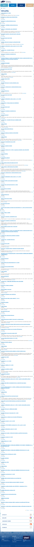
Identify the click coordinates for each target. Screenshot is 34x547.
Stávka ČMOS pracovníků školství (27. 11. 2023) (10, 262)
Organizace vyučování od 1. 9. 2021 (8, 474)
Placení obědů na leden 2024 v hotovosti (9, 226)
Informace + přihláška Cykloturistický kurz (9, 25)
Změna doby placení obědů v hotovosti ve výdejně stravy (12, 319)
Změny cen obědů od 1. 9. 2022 (7, 365)
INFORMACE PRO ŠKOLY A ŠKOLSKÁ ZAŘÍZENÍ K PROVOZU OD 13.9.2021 (15, 470)
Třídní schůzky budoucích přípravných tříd (9, 162)
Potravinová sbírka (4, 302)
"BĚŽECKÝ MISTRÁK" (5, 498)
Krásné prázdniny (4, 153)
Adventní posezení (4, 258)
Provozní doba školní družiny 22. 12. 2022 (9, 338)
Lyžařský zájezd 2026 (5, 78)
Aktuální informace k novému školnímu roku (10, 82)
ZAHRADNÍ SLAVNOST (5, 157)
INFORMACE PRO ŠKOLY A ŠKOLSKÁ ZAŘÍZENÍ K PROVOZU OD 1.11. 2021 (15, 450)
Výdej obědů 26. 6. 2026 (6, 13)
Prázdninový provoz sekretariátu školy (8, 494)
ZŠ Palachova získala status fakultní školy (9, 17)
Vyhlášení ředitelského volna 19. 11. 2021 (9, 429)
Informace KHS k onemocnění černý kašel (9, 180)
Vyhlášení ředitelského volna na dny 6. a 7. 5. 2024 (11, 176)
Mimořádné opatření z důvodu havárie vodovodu (10, 34)
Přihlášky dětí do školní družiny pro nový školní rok (11, 478)
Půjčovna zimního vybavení (6, 342)
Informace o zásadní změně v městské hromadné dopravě (12, 248)
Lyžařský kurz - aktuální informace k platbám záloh (11, 119)
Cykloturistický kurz (5, 194)
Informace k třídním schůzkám (7, 285)
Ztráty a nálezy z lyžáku (5, 212)
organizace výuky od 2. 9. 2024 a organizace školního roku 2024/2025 (15, 149)
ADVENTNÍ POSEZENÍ (5, 63)
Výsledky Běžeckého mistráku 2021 (8, 490)
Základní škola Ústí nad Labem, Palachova (1, 8)
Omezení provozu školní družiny (7, 266)
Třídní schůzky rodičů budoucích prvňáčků (9, 166)
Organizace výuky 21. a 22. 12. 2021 (8, 421)
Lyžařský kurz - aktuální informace (8, 239)
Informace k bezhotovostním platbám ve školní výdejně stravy (13, 351)
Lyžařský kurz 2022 (5, 462)
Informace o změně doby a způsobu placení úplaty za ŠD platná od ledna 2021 (16, 506)
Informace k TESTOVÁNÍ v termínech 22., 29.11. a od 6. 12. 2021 (13, 425)
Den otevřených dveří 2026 (6, 38)
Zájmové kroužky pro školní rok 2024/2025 (9, 132)
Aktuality (4, 8)
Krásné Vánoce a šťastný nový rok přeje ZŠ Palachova (11, 329)
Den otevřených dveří (5, 203)
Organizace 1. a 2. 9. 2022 (6, 361)
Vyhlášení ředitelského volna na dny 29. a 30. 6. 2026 (11, 46)
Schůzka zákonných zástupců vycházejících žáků (10, 42)
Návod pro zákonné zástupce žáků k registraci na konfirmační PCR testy (15, 502)
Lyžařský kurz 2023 (5, 357)
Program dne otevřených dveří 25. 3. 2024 (9, 184)
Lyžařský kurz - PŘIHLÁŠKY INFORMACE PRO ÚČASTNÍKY (12, 281)
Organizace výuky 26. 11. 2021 (7, 437)
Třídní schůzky (4, 136)
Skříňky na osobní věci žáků (6, 145)
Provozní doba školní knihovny (7, 128)
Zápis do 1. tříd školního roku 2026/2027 (9, 29)
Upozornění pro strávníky (6, 188)
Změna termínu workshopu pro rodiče (8, 454)
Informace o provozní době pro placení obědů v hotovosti (12, 482)
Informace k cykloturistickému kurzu (8, 21)
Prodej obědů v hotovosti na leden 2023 (9, 333)
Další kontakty (14, 541)
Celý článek (17, 15)
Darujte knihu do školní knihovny (7, 315)
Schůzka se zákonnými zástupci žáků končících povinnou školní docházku (15, 324)
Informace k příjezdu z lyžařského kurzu (9, 216)
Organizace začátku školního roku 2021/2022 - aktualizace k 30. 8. (14, 486)
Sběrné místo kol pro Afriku (6, 198)
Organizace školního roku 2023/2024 (8, 294)
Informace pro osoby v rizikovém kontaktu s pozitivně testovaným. (14, 433)
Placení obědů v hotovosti (6, 289)
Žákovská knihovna (5, 276)
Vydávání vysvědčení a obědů (7, 369)
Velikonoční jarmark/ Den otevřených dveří (9, 396)
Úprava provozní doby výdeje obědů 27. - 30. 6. (10, 298)
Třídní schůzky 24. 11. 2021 (6, 441)
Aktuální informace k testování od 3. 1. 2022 (9, 413)
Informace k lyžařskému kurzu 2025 (8, 141)
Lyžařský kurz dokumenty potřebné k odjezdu (10, 235)
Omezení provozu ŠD (5, 243)
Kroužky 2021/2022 (5, 458)
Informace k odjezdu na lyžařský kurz (8, 54)
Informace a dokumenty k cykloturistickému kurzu (11, 172)
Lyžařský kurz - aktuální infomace (7, 50)
